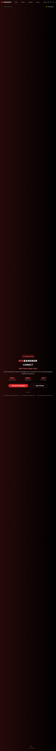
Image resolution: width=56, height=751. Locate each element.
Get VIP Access (18, 385)
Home (16, 2)
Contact (45, 2)
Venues (23, 2)
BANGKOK (6, 2)
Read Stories (38, 385)
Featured (31, 2)
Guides (37, 2)
